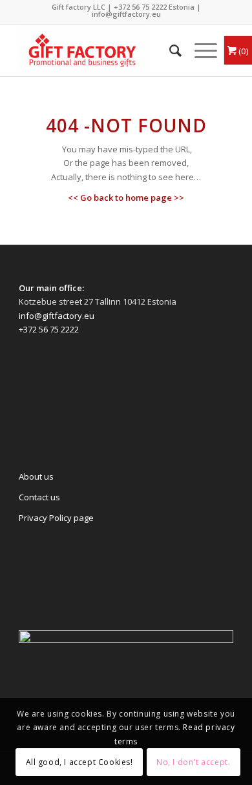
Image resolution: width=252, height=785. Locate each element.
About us (36, 476)
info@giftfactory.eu (126, 14)
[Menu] (199, 50)
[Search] (169, 50)
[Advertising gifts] (104, 50)
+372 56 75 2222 (140, 7)
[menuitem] (169, 50)
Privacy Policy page (56, 518)
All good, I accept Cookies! (79, 762)
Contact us (39, 497)
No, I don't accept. (193, 762)
